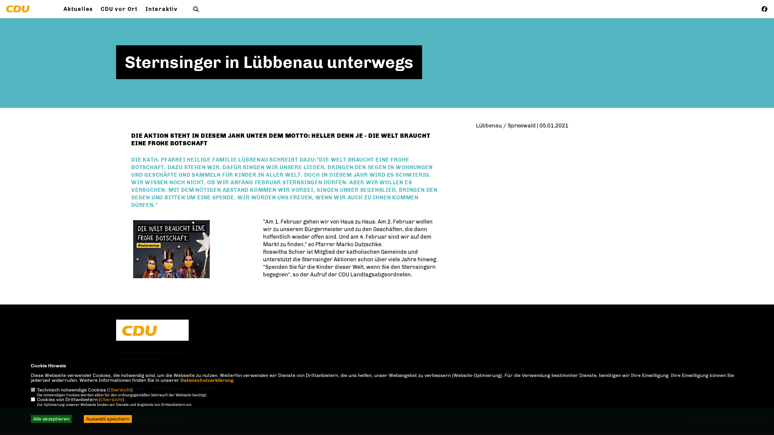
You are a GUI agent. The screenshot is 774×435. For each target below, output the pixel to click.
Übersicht (120, 390)
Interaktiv (161, 9)
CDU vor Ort (119, 9)
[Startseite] (152, 331)
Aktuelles (78, 9)
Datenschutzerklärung (206, 380)
